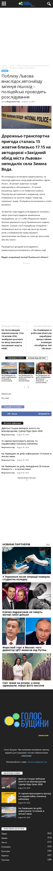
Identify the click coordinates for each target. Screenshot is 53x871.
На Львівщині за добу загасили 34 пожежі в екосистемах (26, 378)
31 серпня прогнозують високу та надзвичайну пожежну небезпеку (19, 442)
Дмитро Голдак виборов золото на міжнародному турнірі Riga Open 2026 (21, 429)
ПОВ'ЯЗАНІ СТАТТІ (16, 358)
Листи (4, 842)
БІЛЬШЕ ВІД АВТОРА (37, 358)
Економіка (5, 847)
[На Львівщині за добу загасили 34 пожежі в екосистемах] (26, 368)
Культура (5, 851)
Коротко (5, 856)
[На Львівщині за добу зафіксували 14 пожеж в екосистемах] (9, 368)
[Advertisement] (26, 35)
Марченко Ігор (13, 102)
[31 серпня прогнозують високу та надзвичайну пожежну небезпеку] (8, 797)
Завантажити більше (26, 478)
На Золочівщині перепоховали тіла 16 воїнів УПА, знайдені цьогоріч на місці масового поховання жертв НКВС (12, 339)
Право (5, 71)
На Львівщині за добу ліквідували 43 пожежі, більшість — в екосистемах (43, 378)
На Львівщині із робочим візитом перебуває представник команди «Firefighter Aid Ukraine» (41, 339)
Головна (4, 66)
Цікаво (4, 838)
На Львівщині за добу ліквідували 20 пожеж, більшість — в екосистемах (25, 467)
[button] (48, 4)
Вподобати (43, 414)
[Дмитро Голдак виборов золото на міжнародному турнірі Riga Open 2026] (8, 782)
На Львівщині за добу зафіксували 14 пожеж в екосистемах (8, 378)
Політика (5, 860)
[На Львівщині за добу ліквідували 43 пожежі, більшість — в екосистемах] (44, 368)
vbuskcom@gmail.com (37, 762)
